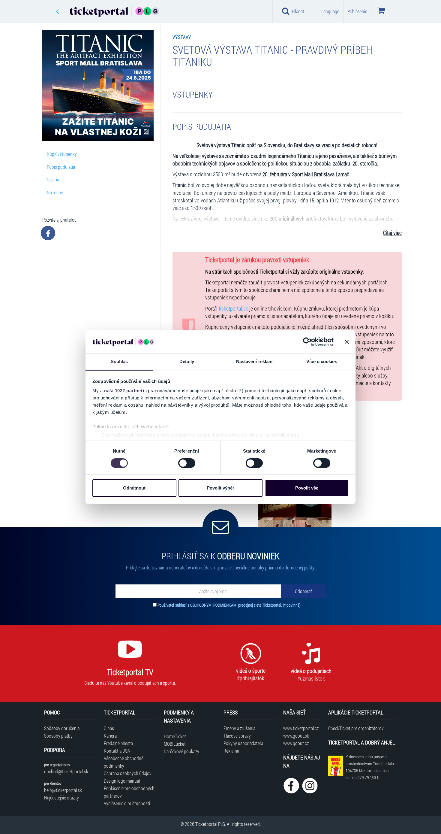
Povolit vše (306, 487)
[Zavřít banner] (347, 342)
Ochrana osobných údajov (128, 773)
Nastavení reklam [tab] (254, 361)
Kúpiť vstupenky (62, 154)
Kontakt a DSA (117, 751)
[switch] (186, 463)
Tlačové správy (237, 735)
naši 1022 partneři (124, 390)
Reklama (231, 751)
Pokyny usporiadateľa (243, 743)
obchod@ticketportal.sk (66, 771)
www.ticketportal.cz (301, 728)
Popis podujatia (61, 167)
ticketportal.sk (233, 308)
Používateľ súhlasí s (229, 605)
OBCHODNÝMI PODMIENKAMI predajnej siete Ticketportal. (236, 605)
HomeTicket (175, 736)
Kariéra (110, 735)
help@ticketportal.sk (63, 790)
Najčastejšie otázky (61, 797)
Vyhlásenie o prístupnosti (127, 803)
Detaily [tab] (186, 361)
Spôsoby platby (58, 735)
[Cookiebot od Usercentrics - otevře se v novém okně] (307, 341)
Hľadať (298, 11)
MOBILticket (175, 744)
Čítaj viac (392, 232)
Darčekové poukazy (181, 751)
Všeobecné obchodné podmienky (123, 762)
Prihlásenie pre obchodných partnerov (129, 792)
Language (330, 11)
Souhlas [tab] (119, 361)
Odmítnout (134, 487)
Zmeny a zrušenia (239, 728)
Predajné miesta (118, 743)
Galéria (53, 179)
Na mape (55, 192)
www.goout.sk (296, 735)
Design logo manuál (122, 781)
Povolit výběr (220, 487)
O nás (109, 728)
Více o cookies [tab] (321, 361)
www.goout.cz (296, 743)
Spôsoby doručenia (62, 728)
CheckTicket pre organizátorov (356, 728)
